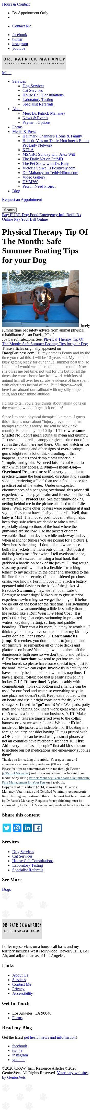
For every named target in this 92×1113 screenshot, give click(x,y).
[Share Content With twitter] (7, 828)
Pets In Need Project (38, 186)
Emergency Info (52, 215)
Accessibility (22, 993)
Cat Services (32, 90)
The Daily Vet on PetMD (42, 159)
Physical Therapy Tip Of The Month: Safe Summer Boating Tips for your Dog (45, 341)
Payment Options (36, 122)
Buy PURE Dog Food (20, 215)
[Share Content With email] (17, 828)
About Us (20, 975)
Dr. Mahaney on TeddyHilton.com (50, 172)
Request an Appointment (22, 199)
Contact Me (21, 26)
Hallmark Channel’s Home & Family (52, 136)
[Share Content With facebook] (37, 828)
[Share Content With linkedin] (27, 828)
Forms (17, 127)
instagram (20, 44)
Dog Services (33, 86)
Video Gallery (33, 177)
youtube (18, 48)
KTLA (28, 150)
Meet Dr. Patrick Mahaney (43, 113)
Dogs (6, 889)
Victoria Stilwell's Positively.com (48, 168)
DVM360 (30, 182)
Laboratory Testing (37, 99)
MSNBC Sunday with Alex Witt (48, 154)
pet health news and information (50, 1037)
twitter (17, 39)
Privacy (18, 989)
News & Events (35, 118)
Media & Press (24, 131)
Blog (16, 191)
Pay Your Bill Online (31, 219)
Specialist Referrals (37, 104)
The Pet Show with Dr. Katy (45, 163)
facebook (19, 34)
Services (19, 81)
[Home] (34, 68)
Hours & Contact (16, 4)
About (17, 109)
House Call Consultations (43, 95)
